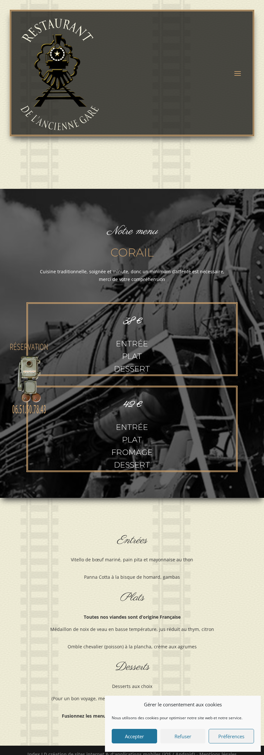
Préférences (231, 736)
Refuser (182, 736)
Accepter (134, 736)
